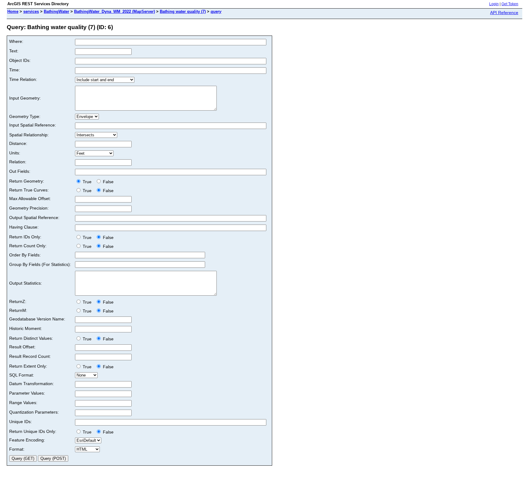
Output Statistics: (25, 283)
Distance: (18, 143)
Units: (14, 152)
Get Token (509, 4)
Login (494, 4)
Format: (16, 449)
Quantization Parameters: (34, 412)
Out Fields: (19, 171)
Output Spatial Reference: (34, 217)
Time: (14, 69)
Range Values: (23, 402)
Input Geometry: (25, 98)
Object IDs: (20, 60)
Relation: (17, 161)
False (108, 181)
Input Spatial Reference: (32, 125)
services (31, 11)
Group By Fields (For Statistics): (40, 264)
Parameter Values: (27, 393)
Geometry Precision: (29, 208)
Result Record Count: (30, 356)
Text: (13, 50)
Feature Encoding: (27, 439)
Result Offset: (22, 346)
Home (12, 11)
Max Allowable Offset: (30, 198)
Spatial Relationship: (29, 134)
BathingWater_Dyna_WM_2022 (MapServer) (114, 11)
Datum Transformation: (31, 383)
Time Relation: (23, 79)
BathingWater (56, 11)
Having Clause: (24, 227)
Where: (16, 41)
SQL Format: (21, 375)
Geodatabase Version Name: (37, 318)
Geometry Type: (24, 116)
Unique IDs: (20, 421)
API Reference (504, 12)
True (87, 181)
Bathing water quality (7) (183, 11)
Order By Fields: (25, 254)
